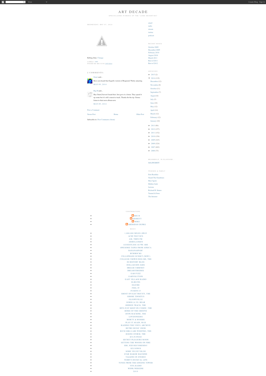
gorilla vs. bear (135, 302)
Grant (96, 77)
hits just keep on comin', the (136, 308)
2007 (153, 147)
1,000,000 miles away (136, 233)
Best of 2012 (153, 63)
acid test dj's (135, 236)
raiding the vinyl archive (136, 325)
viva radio (136, 365)
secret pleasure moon (136, 339)
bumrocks (135, 253)
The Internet (152, 196)
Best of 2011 (153, 60)
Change (100, 57)
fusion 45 (136, 290)
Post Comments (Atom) (106, 119)
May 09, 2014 (100, 84)
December (154, 81)
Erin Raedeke (153, 174)
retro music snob (136, 328)
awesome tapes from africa (136, 247)
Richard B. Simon (155, 190)
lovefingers (136, 316)
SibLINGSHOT (153, 162)
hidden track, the (136, 305)
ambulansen (136, 241)
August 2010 (153, 55)
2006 (153, 150)
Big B (96, 90)
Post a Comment (93, 110)
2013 (153, 125)
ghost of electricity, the (135, 293)
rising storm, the (136, 334)
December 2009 (154, 50)
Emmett (137, 218)
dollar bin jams (136, 265)
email (150, 23)
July (152, 99)
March (153, 113)
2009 (153, 140)
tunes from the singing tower (136, 362)
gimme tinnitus (135, 296)
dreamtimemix (135, 270)
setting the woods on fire (136, 342)
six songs (136, 348)
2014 (153, 78)
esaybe (136, 285)
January (153, 121)
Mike (137, 221)
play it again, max (136, 322)
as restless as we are (135, 244)
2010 (153, 136)
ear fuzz (136, 273)
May (152, 106)
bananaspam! (135, 250)
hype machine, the (136, 313)
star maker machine (135, 354)
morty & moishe (136, 319)
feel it (136, 288)
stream (150, 29)
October (153, 88)
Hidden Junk (153, 184)
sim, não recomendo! (136, 345)
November (154, 85)
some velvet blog (136, 351)
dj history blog (136, 262)
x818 (135, 371)
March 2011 (152, 58)
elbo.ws (135, 282)
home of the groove (136, 311)
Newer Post (91, 114)
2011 (153, 132)
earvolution (136, 276)
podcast (151, 35)
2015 (153, 74)
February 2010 (153, 52)
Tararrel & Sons (154, 193)
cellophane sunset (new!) (135, 256)
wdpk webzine (136, 368)
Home (116, 114)
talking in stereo (136, 357)
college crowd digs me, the (136, 259)
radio (150, 26)
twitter (150, 32)
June (152, 103)
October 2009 (153, 47)
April (152, 110)
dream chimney (136, 267)
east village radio (135, 279)
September (154, 92)
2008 (153, 143)
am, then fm (135, 239)
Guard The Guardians (156, 177)
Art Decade (133, 11)
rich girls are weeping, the (135, 331)
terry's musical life (135, 360)
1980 (96, 62)
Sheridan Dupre (137, 224)
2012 (153, 129)
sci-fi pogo (136, 337)
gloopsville (136, 299)
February (154, 117)
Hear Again (152, 180)
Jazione (151, 187)
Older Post (140, 114)
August (153, 95)
